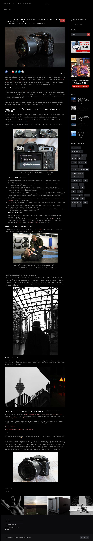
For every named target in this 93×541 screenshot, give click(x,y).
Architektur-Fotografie (77, 151)
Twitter (25, 417)
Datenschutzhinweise (10, 524)
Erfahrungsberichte (39, 23)
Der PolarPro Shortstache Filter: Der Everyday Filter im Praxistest (83, 100)
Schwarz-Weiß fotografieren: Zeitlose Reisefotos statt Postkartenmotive (83, 109)
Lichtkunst (74, 184)
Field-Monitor (18, 222)
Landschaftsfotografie (77, 173)
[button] (6, 71)
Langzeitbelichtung (76, 180)
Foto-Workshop (82, 162)
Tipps (79, 205)
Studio (85, 202)
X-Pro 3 (32, 231)
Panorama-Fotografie (77, 195)
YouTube (7, 417)
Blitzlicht (74, 158)
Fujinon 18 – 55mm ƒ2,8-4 (18, 81)
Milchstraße (75, 187)
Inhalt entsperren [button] (9, 427)
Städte (73, 205)
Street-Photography (76, 202)
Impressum (7, 521)
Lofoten (81, 184)
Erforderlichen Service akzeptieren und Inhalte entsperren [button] (19, 429)
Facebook (18, 417)
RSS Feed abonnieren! (76, 24)
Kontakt (7, 519)
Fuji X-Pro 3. (24, 91)
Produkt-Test (75, 198)
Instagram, (12, 417)
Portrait (87, 195)
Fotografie (12, 3)
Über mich (19, 3)
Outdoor (80, 191)
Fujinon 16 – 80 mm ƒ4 (28, 414)
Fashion (74, 162)
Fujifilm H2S (27, 121)
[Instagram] (84, 537)
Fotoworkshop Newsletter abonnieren (12, 528)
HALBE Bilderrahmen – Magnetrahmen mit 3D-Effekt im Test (83, 117)
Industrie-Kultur (84, 169)
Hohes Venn (75, 169)
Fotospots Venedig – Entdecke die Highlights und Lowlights (83, 134)
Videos (5, 9)
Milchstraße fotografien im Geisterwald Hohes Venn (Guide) (82, 125)
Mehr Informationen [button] (10, 426)
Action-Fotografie (76, 147)
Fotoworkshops (29, 3)
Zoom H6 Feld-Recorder (34, 222)
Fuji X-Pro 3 (39, 229)
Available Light (75, 155)
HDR (81, 166)
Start (4, 3)
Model (82, 187)
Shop (10, 9)
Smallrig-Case (53, 218)
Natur (73, 191)
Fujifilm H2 (18, 121)
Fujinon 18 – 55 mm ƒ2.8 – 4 (42, 414)
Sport (82, 198)
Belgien (84, 155)
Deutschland (82, 158)
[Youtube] (87, 537)
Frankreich (74, 166)
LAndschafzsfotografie (77, 176)
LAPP (85, 180)
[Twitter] (81, 537)
